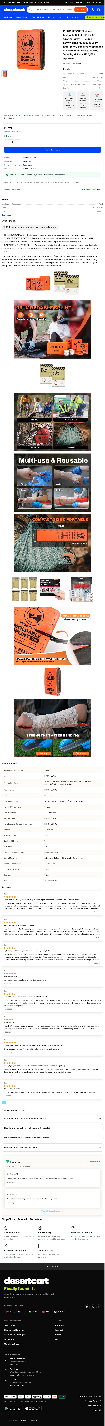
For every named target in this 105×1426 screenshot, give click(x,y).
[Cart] (98, 9)
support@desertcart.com (22, 1375)
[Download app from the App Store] (32, 1408)
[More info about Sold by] (38, 158)
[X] (93, 1306)
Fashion (51, 17)
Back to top (52, 1266)
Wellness (8, 17)
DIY (60, 17)
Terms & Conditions (90, 1396)
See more (6, 215)
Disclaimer (94, 1405)
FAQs (97, 1410)
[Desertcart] (14, 9)
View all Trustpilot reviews (52, 1211)
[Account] (92, 9)
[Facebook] (98, 1306)
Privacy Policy (93, 1401)
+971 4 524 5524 (17, 1385)
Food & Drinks (38, 17)
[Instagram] (87, 1306)
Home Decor (21, 17)
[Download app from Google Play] (13, 1408)
